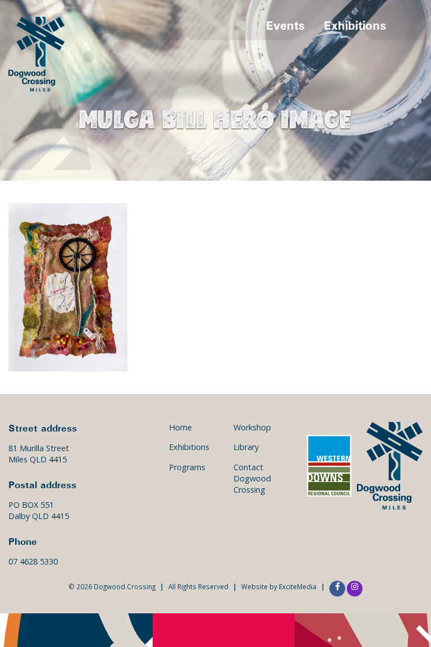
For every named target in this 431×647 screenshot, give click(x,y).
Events (285, 25)
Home (180, 427)
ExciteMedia (298, 586)
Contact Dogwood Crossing (252, 478)
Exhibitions (355, 25)
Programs (187, 467)
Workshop (252, 427)
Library (246, 447)
